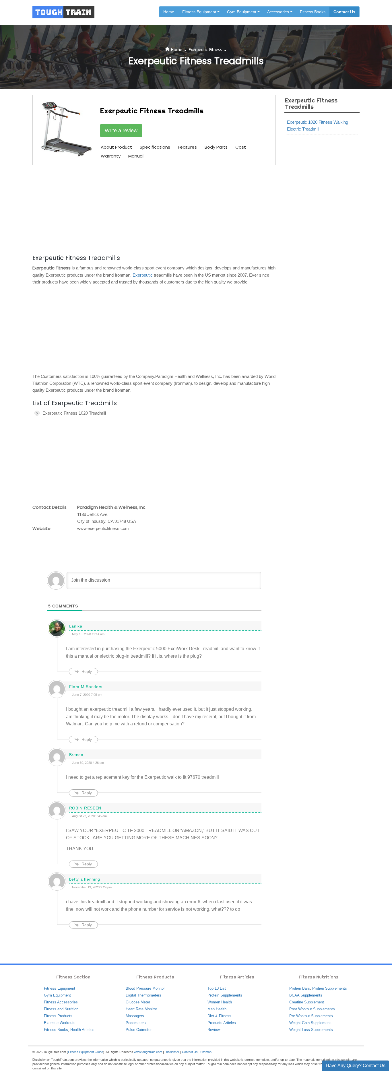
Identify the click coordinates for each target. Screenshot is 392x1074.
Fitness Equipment (59, 988)
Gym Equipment (57, 995)
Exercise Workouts (59, 1023)
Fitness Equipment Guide (85, 1052)
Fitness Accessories (61, 1002)
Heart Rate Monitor (141, 1009)
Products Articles (221, 1023)
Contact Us (344, 11)
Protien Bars (299, 988)
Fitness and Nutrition (61, 1009)
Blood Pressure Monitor (145, 988)
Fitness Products (58, 1016)
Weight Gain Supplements (311, 1023)
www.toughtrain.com (148, 1052)
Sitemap (205, 1052)
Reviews (214, 1030)
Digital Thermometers (143, 995)
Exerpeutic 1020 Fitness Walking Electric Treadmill (317, 125)
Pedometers (136, 1023)
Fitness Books (312, 11)
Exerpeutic (143, 275)
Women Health (219, 1002)
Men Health (216, 1009)
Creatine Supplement (306, 1002)
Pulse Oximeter (139, 1030)
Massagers (135, 1016)
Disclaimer (172, 1052)
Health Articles (82, 1030)
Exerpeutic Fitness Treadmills (311, 103)
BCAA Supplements (305, 995)
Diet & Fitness (219, 1016)
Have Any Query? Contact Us (355, 1065)
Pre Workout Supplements (311, 1016)
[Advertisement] (154, 208)
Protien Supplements (329, 988)
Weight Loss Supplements (311, 1030)
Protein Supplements (224, 995)
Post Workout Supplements (312, 1009)
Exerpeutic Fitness (205, 49)
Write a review (121, 130)
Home (168, 11)
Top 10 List (216, 988)
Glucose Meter (138, 1002)
